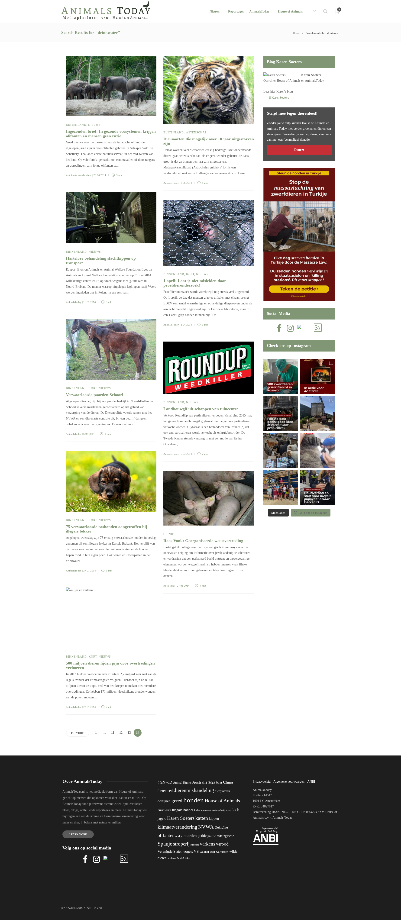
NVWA (206, 827)
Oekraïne (221, 827)
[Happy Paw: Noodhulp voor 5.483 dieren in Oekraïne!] (280, 450)
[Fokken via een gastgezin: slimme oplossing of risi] (280, 413)
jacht (236, 809)
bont (219, 782)
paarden (190, 835)
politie (211, 836)
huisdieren (164, 810)
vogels (188, 851)
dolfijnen (164, 801)
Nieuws (215, 11)
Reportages (236, 11)
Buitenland (76, 124)
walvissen (222, 851)
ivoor (228, 810)
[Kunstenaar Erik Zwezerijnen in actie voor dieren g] (317, 376)
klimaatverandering (177, 827)
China (228, 782)
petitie (202, 836)
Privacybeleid (262, 781)
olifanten (166, 835)
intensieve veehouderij (212, 810)
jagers (162, 818)
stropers (195, 844)
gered (176, 801)
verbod (222, 844)
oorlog (179, 836)
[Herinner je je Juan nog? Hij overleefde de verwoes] (317, 450)
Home (296, 33)
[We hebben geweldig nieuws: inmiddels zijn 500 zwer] (280, 376)
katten (201, 818)
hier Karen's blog (281, 91)
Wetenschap (196, 132)
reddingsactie (225, 836)
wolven (172, 858)
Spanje (165, 844)
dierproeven (222, 791)
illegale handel (182, 810)
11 (112, 732)
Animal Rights (182, 782)
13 (129, 732)
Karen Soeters (311, 75)
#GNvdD (165, 782)
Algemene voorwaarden (288, 781)
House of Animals (290, 11)
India (197, 810)
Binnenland (76, 251)
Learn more (78, 834)
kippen (214, 818)
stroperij (181, 844)
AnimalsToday (171, 182)
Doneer (299, 150)
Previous (77, 733)
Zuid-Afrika (183, 858)
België (211, 782)
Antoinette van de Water (79, 175)
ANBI (311, 781)
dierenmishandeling (194, 790)
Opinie (168, 534)
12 (121, 732)
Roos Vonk (169, 585)
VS (196, 851)
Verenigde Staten (170, 851)
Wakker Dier (207, 851)
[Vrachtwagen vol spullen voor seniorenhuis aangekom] (280, 487)
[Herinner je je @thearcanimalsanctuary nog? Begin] (317, 413)
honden (193, 800)
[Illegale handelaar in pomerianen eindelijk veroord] (317, 487)
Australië (199, 782)
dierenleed (165, 791)
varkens (207, 843)
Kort (190, 274)
